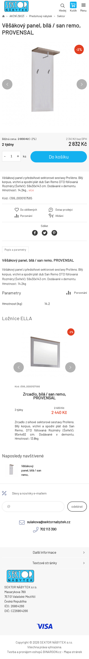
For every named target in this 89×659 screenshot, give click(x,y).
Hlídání (59, 215)
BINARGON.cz (52, 652)
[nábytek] (3, 16)
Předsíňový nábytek (40, 16)
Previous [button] (7, 84)
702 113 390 (48, 529)
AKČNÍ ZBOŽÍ (17, 16)
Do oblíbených (28, 209)
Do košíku (59, 157)
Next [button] (82, 84)
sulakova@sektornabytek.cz (48, 522)
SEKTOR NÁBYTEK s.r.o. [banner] (16, 7)
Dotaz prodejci (64, 209)
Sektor (61, 16)
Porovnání (26, 215)
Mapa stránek (73, 652)
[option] (44, 84)
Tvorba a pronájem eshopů (24, 652)
